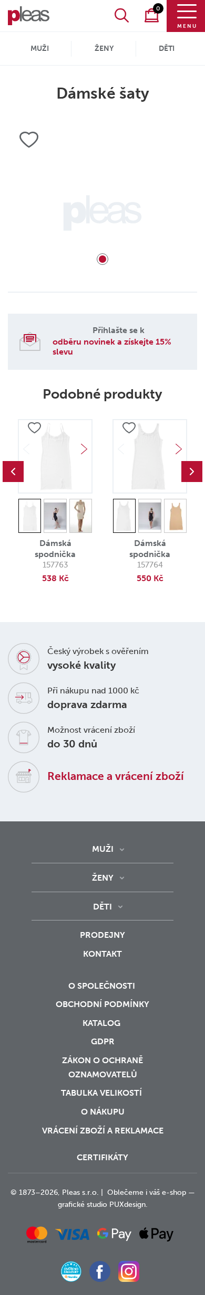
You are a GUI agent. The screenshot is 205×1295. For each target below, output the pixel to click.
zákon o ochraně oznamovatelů (102, 1067)
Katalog (102, 1023)
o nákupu (103, 1112)
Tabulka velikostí (102, 1093)
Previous (13, 471)
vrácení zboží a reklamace (102, 1131)
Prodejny (102, 935)
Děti (167, 48)
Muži (39, 48)
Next (84, 448)
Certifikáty (102, 1157)
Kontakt (102, 954)
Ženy (104, 48)
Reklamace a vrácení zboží (115, 776)
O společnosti (102, 986)
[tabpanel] (102, 213)
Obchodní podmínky (102, 1004)
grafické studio (82, 1204)
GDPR (103, 1041)
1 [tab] (102, 259)
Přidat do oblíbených (34, 428)
